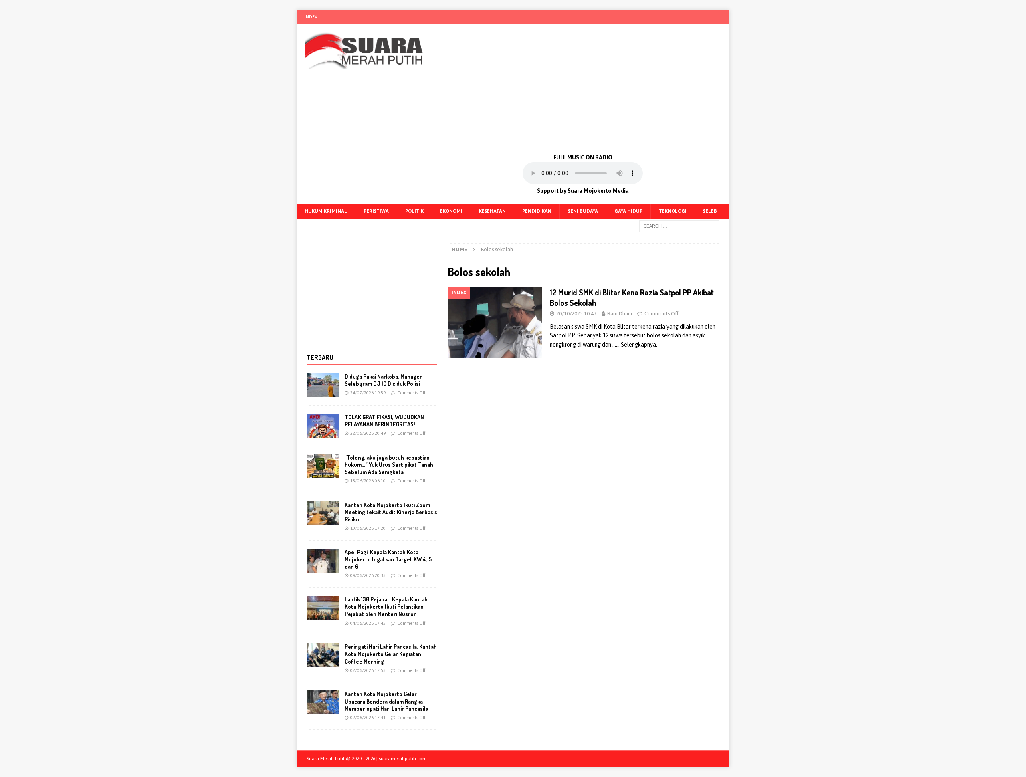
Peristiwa (376, 211)
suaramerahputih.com (403, 758)
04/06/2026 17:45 (368, 623)
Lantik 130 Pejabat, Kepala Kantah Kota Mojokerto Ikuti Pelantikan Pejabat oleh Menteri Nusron (386, 606)
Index (311, 16)
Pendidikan (536, 211)
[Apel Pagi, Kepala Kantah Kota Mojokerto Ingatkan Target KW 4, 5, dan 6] (323, 561)
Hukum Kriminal (326, 211)
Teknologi (673, 211)
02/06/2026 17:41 (368, 717)
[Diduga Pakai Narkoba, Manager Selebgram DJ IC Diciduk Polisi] (323, 385)
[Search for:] (679, 225)
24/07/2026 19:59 (368, 392)
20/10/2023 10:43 (576, 314)
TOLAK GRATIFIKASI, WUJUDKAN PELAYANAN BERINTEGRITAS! (384, 421)
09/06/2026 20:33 (368, 575)
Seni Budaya (583, 211)
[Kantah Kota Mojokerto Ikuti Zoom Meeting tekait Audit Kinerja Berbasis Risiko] (323, 513)
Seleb (710, 211)
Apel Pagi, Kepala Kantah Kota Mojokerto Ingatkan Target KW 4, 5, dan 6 (389, 559)
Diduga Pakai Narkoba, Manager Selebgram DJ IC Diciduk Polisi (383, 380)
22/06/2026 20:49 (368, 433)
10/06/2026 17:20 (368, 528)
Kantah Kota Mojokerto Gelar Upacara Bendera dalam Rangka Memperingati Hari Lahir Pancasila (386, 701)
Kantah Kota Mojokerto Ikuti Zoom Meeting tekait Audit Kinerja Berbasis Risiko (391, 512)
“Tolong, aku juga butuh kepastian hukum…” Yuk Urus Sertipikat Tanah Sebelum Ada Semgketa (389, 464)
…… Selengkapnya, (634, 344)
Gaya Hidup (628, 211)
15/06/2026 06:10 (368, 480)
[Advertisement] (582, 88)
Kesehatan (492, 211)
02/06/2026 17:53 (368, 670)
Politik (414, 211)
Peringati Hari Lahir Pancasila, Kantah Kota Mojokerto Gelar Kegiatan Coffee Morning (391, 653)
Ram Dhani (619, 314)
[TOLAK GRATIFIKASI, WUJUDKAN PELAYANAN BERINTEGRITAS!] (323, 426)
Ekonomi (451, 211)
